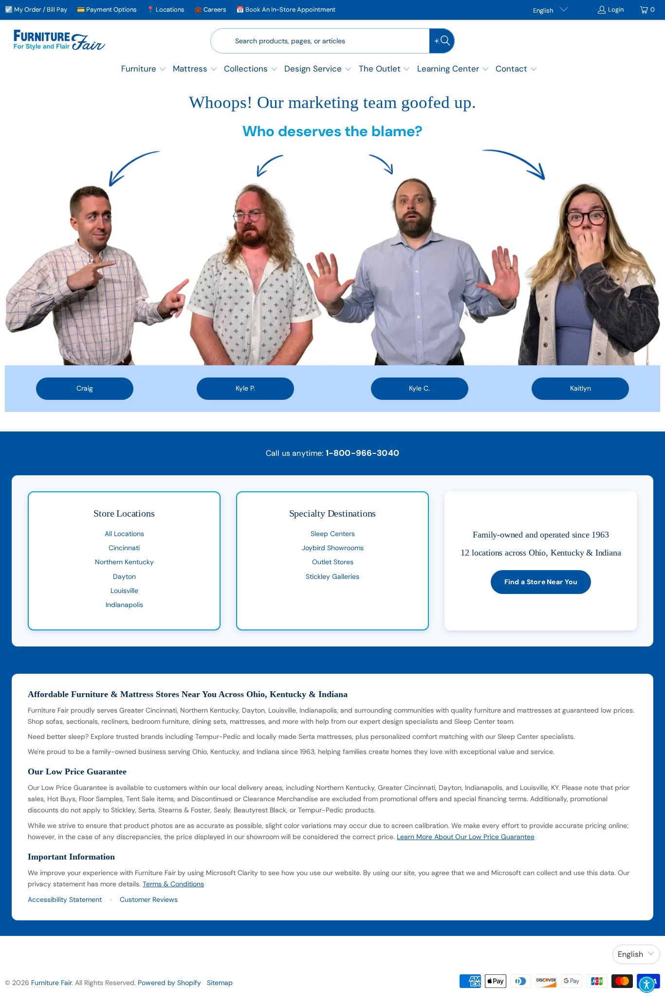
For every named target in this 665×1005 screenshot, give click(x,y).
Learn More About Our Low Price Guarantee (466, 836)
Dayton (124, 576)
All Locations (124, 533)
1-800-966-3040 (362, 453)
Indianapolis (124, 604)
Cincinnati (124, 547)
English (543, 10)
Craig (84, 388)
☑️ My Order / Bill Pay (36, 9)
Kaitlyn (580, 388)
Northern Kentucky (124, 561)
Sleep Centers (333, 533)
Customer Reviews (149, 899)
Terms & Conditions (173, 883)
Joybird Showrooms (333, 547)
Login (616, 9)
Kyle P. (245, 388)
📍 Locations (166, 9)
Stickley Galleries (332, 576)
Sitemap (220, 982)
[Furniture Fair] (60, 41)
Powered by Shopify (169, 982)
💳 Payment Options (107, 9)
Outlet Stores (332, 561)
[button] (143, 70)
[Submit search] (442, 41)
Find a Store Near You (541, 581)
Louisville (124, 590)
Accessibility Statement (65, 899)
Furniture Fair (51, 982)
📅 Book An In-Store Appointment (285, 9)
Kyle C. (419, 388)
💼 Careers (210, 9)
